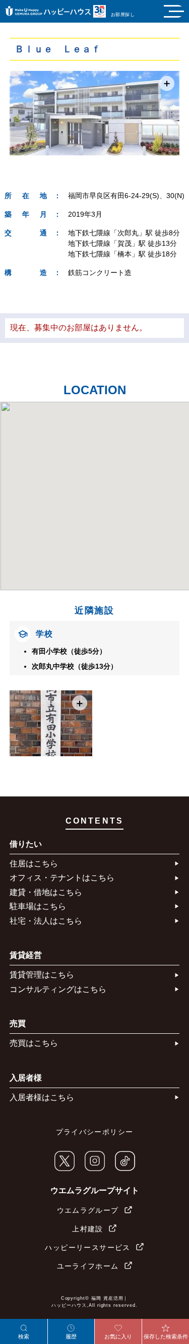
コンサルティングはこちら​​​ (58, 989)
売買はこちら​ (34, 1043)
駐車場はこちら (38, 906)
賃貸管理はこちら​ (42, 974)
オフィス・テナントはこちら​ (62, 877)
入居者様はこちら (42, 1097)
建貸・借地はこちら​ (46, 892)
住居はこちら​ (34, 863)
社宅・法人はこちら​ (46, 921)
